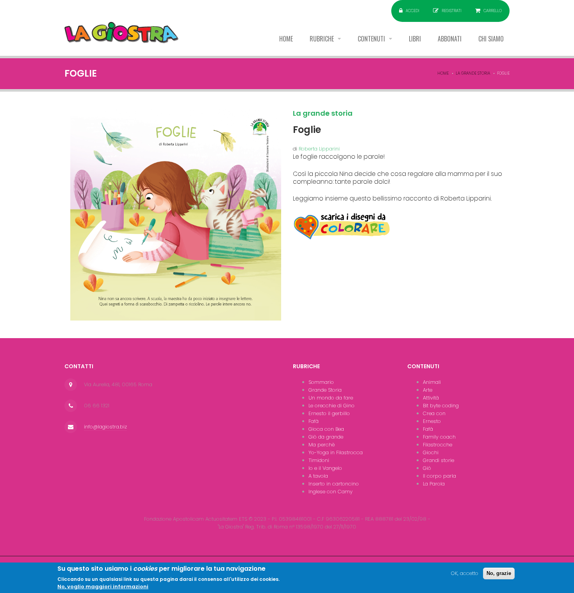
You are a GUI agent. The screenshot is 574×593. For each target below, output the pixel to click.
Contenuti (372, 38)
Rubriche (322, 38)
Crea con (434, 413)
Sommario (321, 382)
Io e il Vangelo (325, 468)
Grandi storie (438, 460)
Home (286, 38)
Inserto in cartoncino (333, 483)
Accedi (412, 11)
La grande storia (473, 73)
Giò (427, 468)
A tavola (318, 476)
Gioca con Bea (326, 429)
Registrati (452, 11)
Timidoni (318, 460)
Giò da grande (325, 437)
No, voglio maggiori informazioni (102, 586)
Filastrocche (437, 444)
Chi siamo (491, 38)
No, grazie (499, 573)
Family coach (439, 437)
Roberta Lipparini (319, 148)
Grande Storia (325, 390)
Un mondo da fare (330, 397)
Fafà (313, 421)
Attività (431, 397)
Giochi (431, 452)
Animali (432, 382)
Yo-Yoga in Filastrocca (335, 452)
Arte (427, 390)
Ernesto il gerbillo (329, 413)
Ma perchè (321, 444)
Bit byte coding (441, 405)
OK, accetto (464, 573)
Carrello (492, 11)
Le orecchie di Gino (331, 405)
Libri (415, 38)
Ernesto (432, 421)
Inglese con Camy (330, 491)
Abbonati (450, 38)
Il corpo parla (439, 476)
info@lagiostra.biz (105, 426)
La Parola (434, 483)
